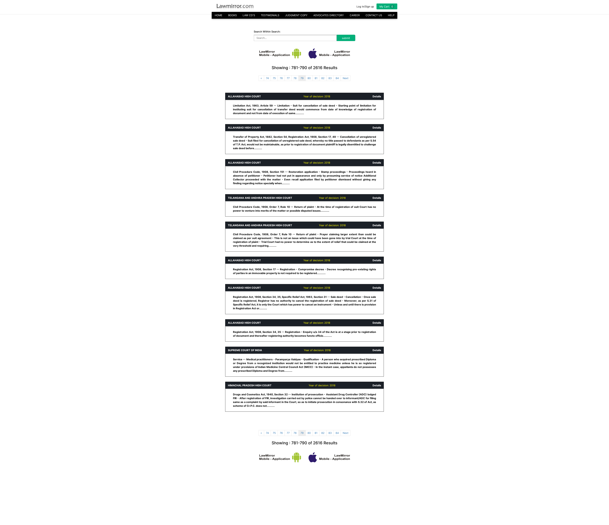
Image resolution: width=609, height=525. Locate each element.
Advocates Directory (328, 15)
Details (377, 96)
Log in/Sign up (365, 6)
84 (337, 78)
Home (218, 15)
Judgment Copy (296, 15)
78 (295, 78)
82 (322, 78)
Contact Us (374, 15)
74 (267, 78)
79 (302, 78)
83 (330, 78)
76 (281, 78)
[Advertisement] (93, 140)
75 (274, 78)
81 (316, 78)
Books (232, 15)
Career (355, 15)
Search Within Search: (267, 31)
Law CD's (249, 15)
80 (309, 78)
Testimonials (270, 15)
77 (288, 78)
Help (391, 15)
